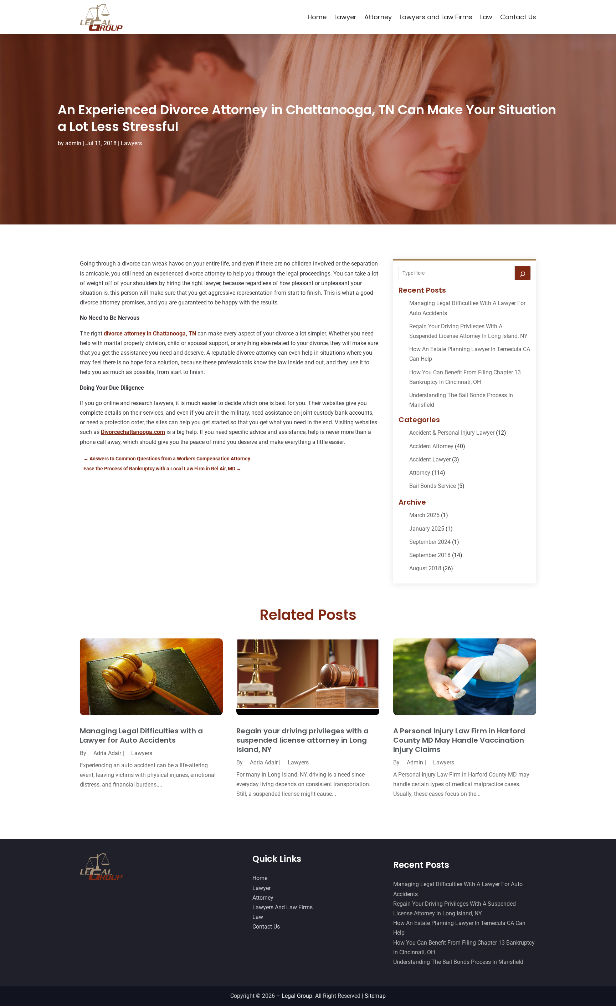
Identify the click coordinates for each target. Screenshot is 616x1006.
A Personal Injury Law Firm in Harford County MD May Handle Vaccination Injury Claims (459, 740)
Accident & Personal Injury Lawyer (451, 432)
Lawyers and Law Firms (436, 16)
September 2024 (430, 542)
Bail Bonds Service (432, 485)
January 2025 (426, 528)
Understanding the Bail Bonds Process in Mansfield (458, 962)
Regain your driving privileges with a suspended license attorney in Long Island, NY (302, 740)
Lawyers (131, 143)
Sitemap (375, 995)
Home (317, 16)
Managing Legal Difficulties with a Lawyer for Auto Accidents (141, 735)
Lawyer (345, 16)
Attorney (378, 16)
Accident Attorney (431, 446)
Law (486, 16)
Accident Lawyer (430, 459)
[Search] (522, 273)
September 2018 (430, 555)
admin (73, 143)
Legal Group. (298, 995)
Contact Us (518, 16)
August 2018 (425, 568)
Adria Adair (107, 753)
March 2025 (424, 515)
